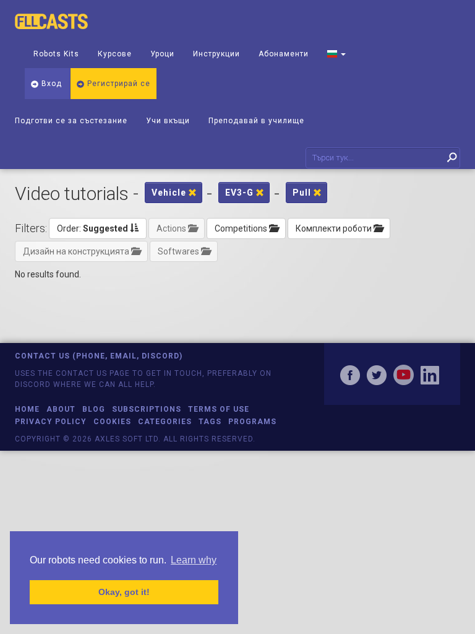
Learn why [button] (193, 560)
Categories (165, 421)
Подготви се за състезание (71, 120)
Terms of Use (218, 409)
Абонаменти (284, 54)
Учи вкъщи (168, 120)
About (60, 409)
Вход (50, 83)
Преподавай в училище (256, 120)
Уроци (162, 54)
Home (27, 409)
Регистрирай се (117, 83)
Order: (92, 228)
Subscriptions (146, 409)
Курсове (115, 54)
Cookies (112, 421)
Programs (252, 421)
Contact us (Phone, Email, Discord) (98, 356)
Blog (93, 409)
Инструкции (216, 54)
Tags (210, 421)
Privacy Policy (51, 421)
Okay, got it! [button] (124, 592)
